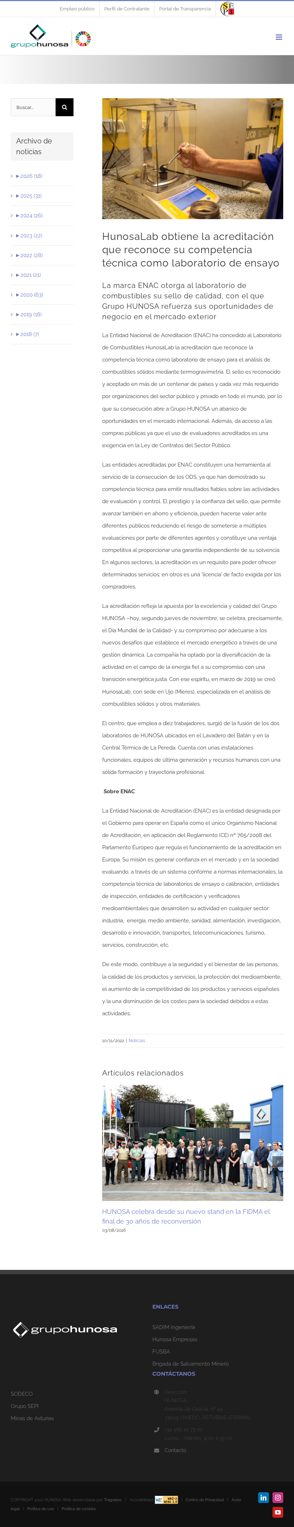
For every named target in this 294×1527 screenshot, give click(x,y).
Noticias (137, 1040)
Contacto (175, 1450)
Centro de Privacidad (205, 1500)
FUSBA (161, 1351)
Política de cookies (79, 1509)
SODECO (22, 1394)
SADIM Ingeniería (173, 1327)
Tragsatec (113, 1500)
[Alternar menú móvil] (279, 37)
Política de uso (40, 1509)
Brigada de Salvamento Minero (190, 1364)
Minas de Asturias (32, 1418)
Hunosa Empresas (174, 1339)
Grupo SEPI (25, 1406)
